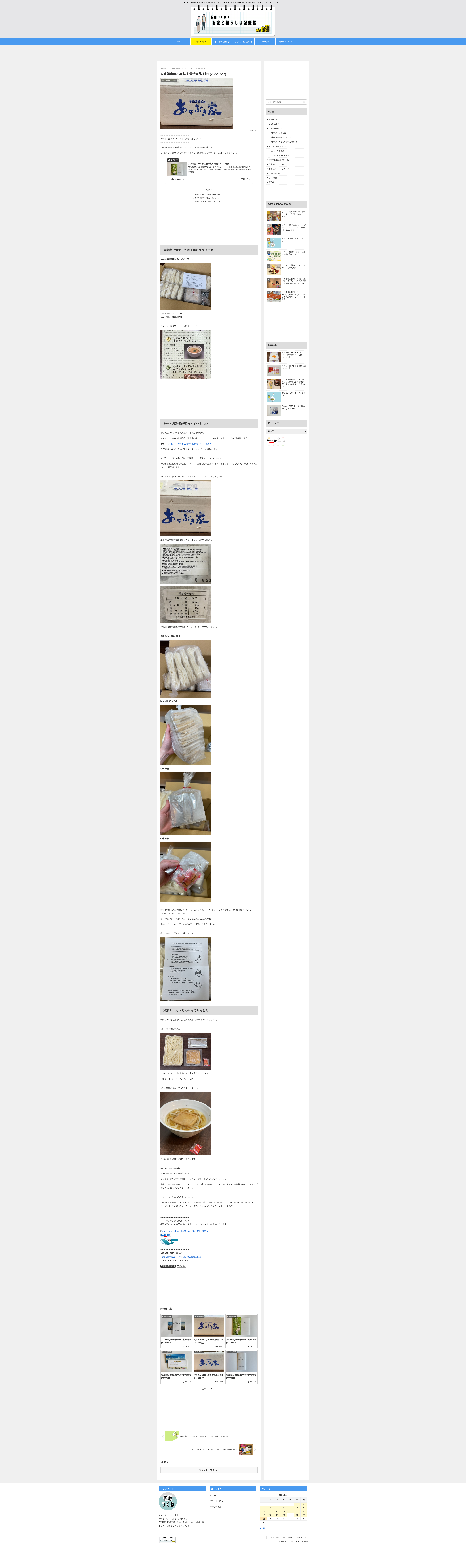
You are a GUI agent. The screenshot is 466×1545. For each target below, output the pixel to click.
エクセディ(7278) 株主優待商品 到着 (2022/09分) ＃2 (189, 444)
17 (264, 1515)
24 (264, 1519)
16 (304, 1511)
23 (304, 1515)
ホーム (213, 1495)
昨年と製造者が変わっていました (207, 198)
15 (297, 1511)
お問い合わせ (216, 1507)
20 (284, 1515)
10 (264, 1511)
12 (277, 1511)
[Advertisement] (233, 52)
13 (284, 1511)
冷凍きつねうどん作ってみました (207, 201)
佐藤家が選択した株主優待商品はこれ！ (210, 194)
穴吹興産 (182, 1266)
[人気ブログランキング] (169, 1244)
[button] (304, 102)
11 (270, 1511)
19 (277, 1515)
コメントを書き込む (209, 1470)
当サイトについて (218, 1501)
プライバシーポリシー (276, 1537)
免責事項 (290, 1537)
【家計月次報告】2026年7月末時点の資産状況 (180, 1257)
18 (270, 1515)
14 (290, 1511)
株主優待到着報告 (169, 1266)
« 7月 (262, 1528)
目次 (206, 190)
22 (297, 1515)
